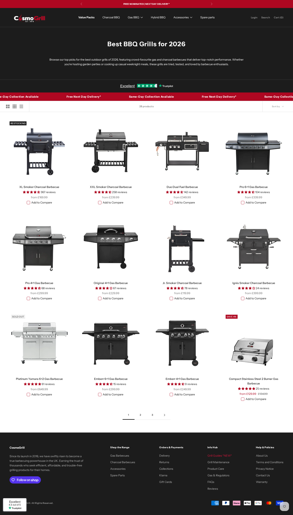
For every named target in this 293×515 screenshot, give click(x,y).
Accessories (181, 17)
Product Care (215, 469)
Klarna (163, 475)
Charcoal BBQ (111, 17)
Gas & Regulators (218, 475)
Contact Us (263, 475)
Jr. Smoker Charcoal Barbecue (182, 283)
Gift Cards (165, 482)
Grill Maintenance (218, 462)
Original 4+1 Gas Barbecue (111, 283)
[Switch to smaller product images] (14, 106)
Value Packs (86, 17)
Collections (166, 469)
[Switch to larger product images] (8, 106)
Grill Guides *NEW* (219, 455)
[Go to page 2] (164, 415)
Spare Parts (117, 475)
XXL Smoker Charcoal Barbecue (111, 187)
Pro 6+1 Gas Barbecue (254, 187)
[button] (32, 192)
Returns (164, 462)
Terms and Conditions (269, 462)
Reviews (212, 488)
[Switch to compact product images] (21, 106)
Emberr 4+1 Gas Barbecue (182, 379)
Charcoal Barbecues (122, 462)
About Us (262, 455)
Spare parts (207, 17)
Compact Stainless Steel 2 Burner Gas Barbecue (253, 381)
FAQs (210, 482)
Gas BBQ (133, 17)
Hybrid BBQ (158, 17)
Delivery (164, 455)
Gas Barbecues (119, 455)
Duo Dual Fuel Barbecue (182, 187)
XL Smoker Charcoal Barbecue (39, 187)
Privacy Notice (265, 469)
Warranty (261, 482)
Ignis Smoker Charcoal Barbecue (253, 283)
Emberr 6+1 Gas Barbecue (111, 379)
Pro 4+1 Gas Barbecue (39, 283)
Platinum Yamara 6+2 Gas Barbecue (39, 379)
